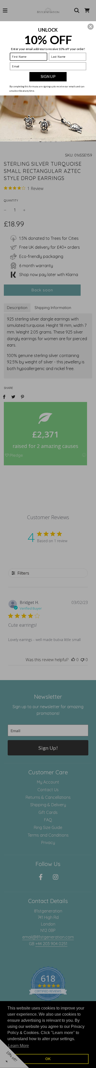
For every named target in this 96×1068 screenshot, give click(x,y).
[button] (91, 26)
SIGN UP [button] (48, 76)
